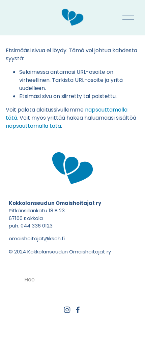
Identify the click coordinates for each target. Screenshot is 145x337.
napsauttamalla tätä (33, 126)
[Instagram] (67, 309)
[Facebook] (78, 309)
